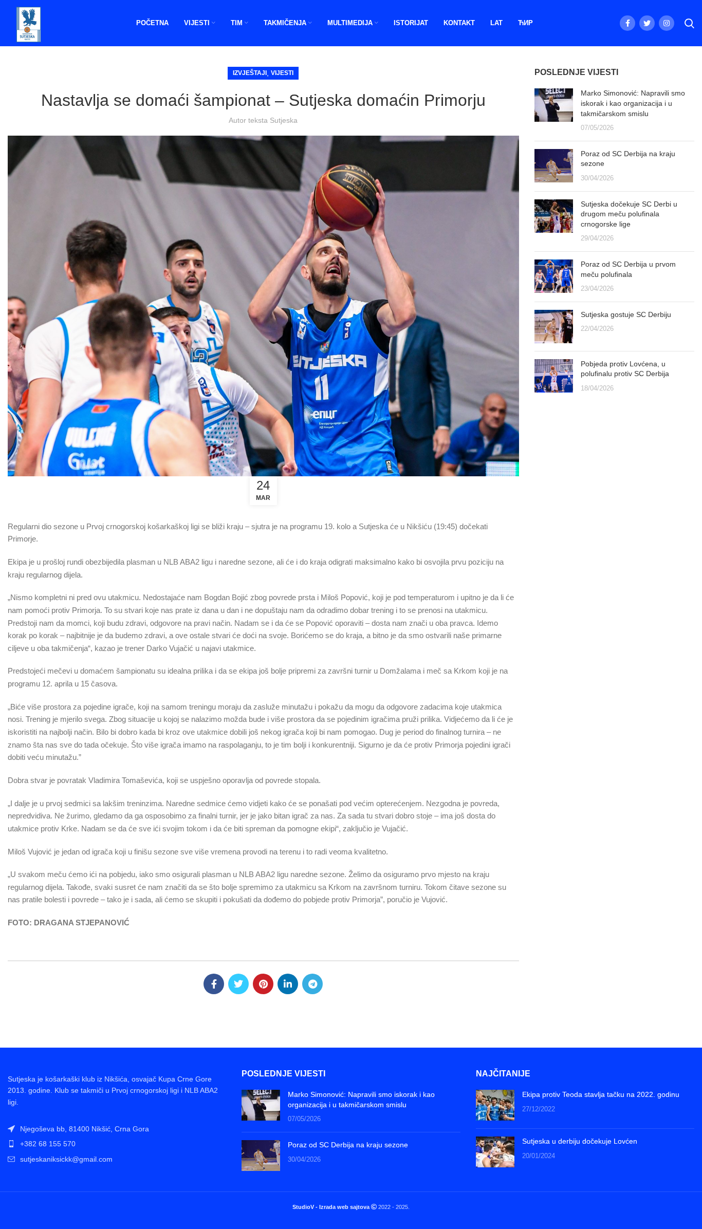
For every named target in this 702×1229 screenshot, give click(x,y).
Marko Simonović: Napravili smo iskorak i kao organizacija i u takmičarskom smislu (633, 103)
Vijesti (282, 73)
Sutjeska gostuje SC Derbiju (626, 314)
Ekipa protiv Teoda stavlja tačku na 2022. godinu (600, 1094)
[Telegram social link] (312, 984)
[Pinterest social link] (263, 984)
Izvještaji (250, 73)
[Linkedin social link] (288, 984)
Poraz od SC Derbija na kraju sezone (348, 1145)
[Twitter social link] (647, 23)
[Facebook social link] (627, 23)
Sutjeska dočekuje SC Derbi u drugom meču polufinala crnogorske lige (629, 214)
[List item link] (117, 1143)
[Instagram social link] (666, 23)
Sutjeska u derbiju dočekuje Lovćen (579, 1141)
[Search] (689, 23)
